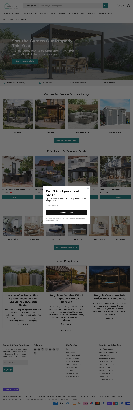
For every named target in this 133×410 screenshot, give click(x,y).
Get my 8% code (66, 212)
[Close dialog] (88, 188)
